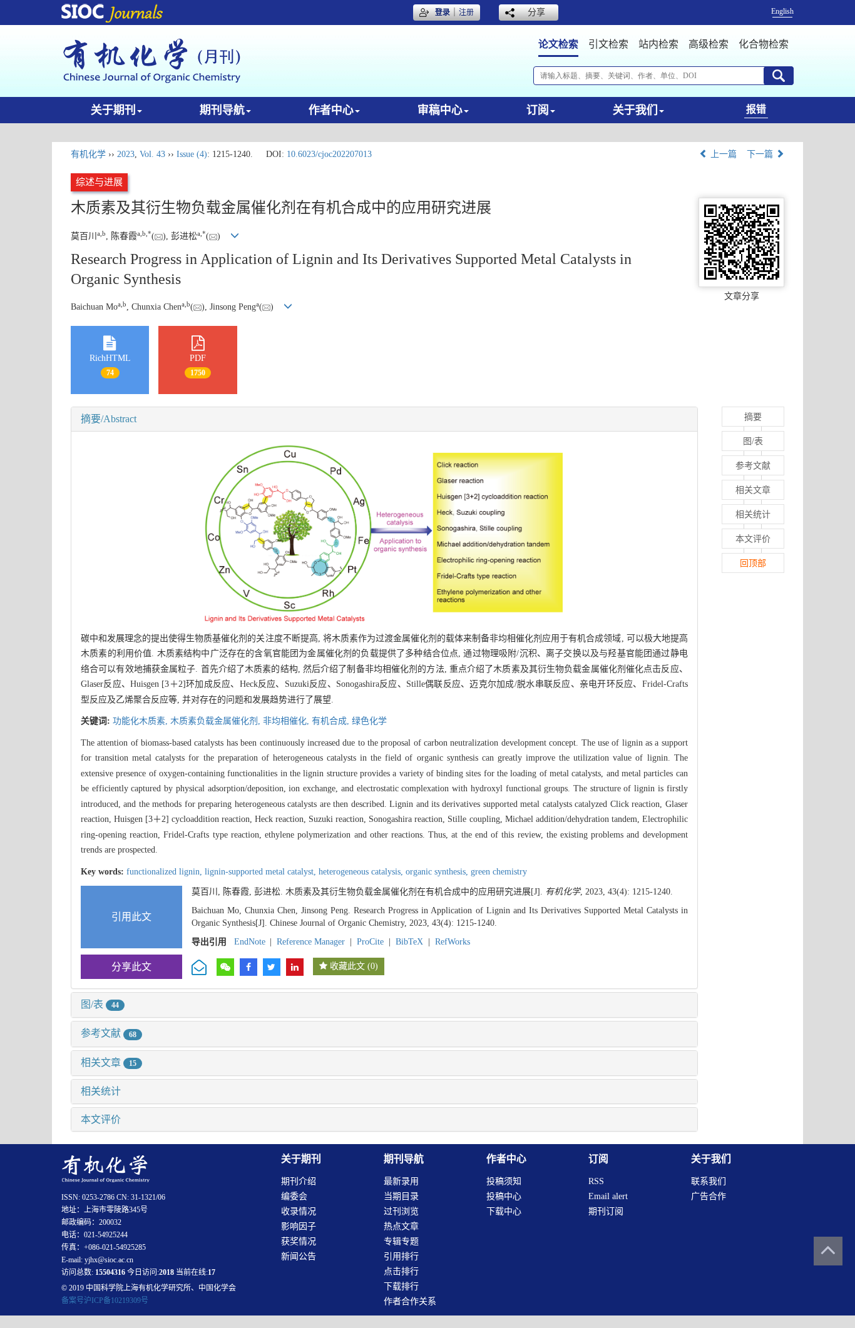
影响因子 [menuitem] (298, 1226)
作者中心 (331, 110)
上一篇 (722, 154)
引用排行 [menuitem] (401, 1256)
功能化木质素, (141, 721)
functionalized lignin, (165, 871)
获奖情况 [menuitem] (298, 1241)
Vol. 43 (152, 154)
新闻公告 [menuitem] (298, 1256)
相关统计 (101, 1091)
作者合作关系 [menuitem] (410, 1301)
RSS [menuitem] (596, 1181)
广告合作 (708, 1196)
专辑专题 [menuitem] (401, 1241)
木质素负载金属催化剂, (216, 721)
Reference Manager (311, 941)
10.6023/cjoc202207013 (329, 154)
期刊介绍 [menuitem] (298, 1181)
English (782, 11)
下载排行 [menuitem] (401, 1286)
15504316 (110, 1272)
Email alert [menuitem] (608, 1196)
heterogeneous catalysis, (362, 871)
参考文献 (108, 1033)
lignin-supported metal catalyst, (262, 871)
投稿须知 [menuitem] (503, 1181)
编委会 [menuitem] (294, 1196)
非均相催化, (287, 721)
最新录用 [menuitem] (401, 1181)
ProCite (370, 941)
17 (211, 1272)
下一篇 (761, 154)
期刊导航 (222, 110)
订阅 (537, 110)
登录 (442, 12)
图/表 (100, 1004)
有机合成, (332, 721)
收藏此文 (347, 966)
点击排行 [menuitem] (401, 1271)
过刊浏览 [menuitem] (401, 1211)
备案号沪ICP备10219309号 (104, 1300)
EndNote (249, 941)
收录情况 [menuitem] (298, 1211)
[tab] (384, 419)
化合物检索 (764, 44)
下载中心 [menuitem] (503, 1211)
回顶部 (753, 563)
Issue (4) (192, 154)
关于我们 (635, 110)
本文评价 (101, 1119)
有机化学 (88, 154)
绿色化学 (369, 721)
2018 (166, 1272)
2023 (126, 154)
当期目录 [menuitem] (401, 1196)
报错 (756, 109)
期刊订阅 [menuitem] (605, 1211)
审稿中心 (440, 110)
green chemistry (499, 871)
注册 (466, 12)
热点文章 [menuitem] (401, 1226)
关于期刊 (113, 110)
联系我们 (708, 1181)
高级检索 (709, 44)
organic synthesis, (438, 871)
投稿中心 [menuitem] (503, 1196)
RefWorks (452, 941)
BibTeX (409, 941)
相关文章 (108, 1062)
